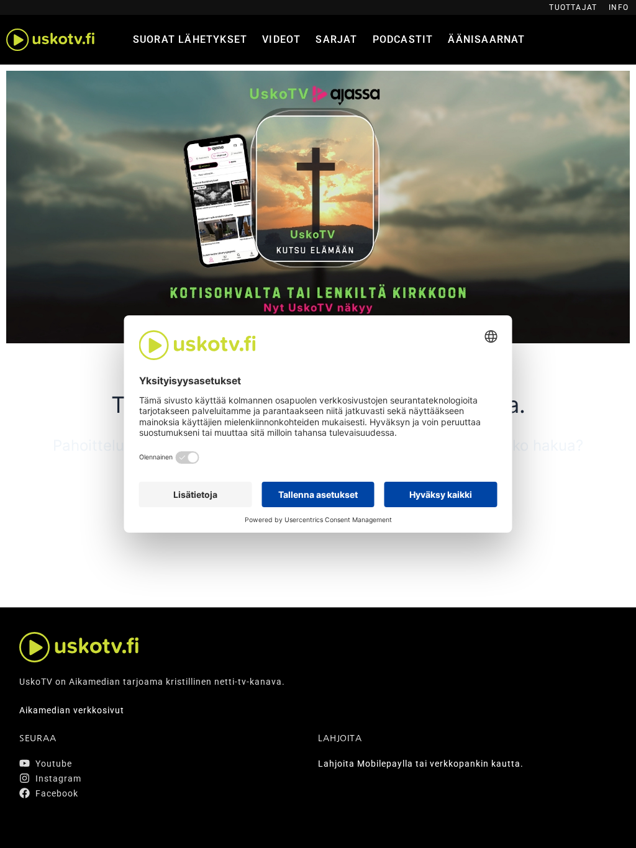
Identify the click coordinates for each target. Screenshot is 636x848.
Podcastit (403, 39)
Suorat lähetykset (190, 39)
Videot (281, 39)
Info (619, 7)
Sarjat (336, 39)
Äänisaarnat (486, 39)
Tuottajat (573, 7)
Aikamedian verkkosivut (71, 710)
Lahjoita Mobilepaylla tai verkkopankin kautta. (421, 764)
